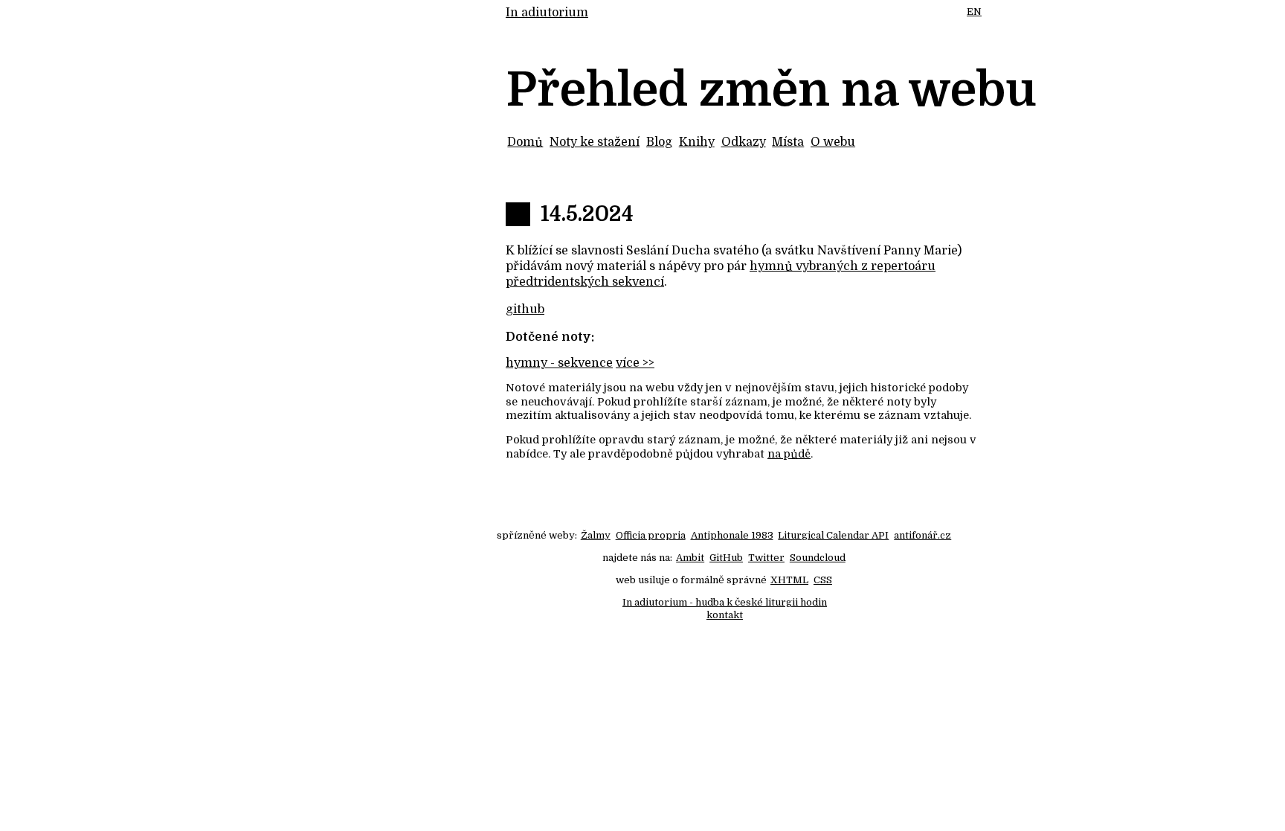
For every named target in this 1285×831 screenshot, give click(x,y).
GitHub (726, 557)
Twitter (766, 557)
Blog (659, 142)
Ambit (690, 557)
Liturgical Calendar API (833, 535)
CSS (823, 579)
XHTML (789, 579)
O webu (833, 142)
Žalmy (596, 535)
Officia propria (651, 535)
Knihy (697, 142)
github (525, 309)
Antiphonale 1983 (732, 535)
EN (974, 11)
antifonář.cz (922, 535)
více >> (635, 363)
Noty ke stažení (595, 142)
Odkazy (743, 142)
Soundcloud (818, 557)
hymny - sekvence (559, 363)
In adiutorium (547, 12)
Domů (525, 142)
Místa (788, 142)
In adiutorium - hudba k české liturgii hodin (724, 602)
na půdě (789, 454)
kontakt (724, 614)
